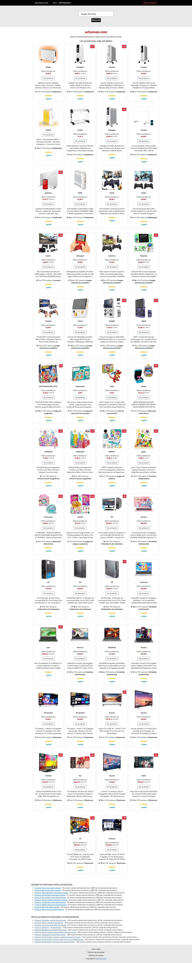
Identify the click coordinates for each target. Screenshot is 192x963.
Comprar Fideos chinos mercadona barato (50, 905)
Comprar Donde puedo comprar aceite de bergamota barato (57, 937)
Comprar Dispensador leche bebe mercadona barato (54, 942)
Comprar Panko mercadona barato (47, 888)
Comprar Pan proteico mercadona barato (50, 897)
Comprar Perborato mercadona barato (49, 909)
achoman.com (41, 2)
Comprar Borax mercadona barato (47, 890)
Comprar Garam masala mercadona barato (50, 900)
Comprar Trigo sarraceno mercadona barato (51, 893)
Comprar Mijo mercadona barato (47, 907)
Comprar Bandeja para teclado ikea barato (50, 930)
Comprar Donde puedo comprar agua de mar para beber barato (58, 939)
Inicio (55, 3)
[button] (65, 3)
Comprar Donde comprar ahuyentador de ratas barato (55, 932)
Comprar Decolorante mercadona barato (50, 895)
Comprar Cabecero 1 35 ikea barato (47, 927)
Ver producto (48, 78)
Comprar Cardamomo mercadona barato (50, 902)
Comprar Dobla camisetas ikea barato (48, 923)
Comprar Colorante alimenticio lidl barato (50, 925)
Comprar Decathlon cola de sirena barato (50, 920)
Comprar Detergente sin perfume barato (49, 935)
